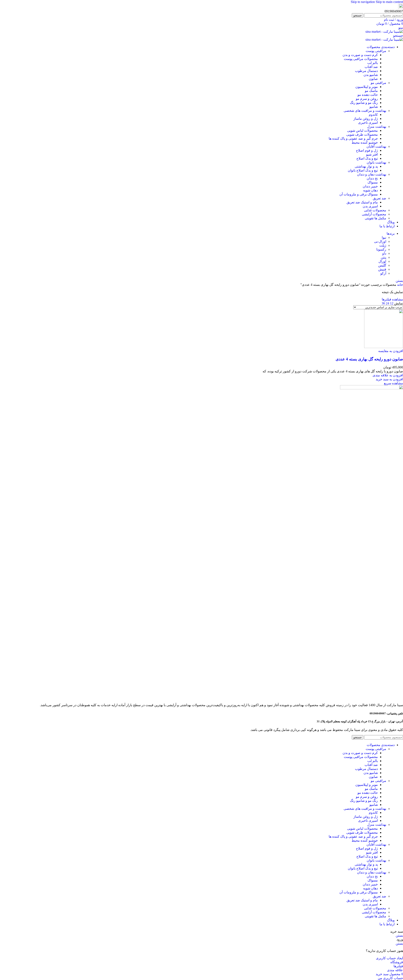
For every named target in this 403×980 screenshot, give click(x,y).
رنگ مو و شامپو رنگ (364, 102)
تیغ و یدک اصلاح (367, 158)
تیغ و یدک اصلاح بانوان (363, 170)
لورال (382, 261)
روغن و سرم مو (367, 98)
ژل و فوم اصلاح (367, 150)
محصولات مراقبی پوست (361, 59)
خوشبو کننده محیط (365, 142)
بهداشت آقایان (376, 146)
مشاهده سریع (393, 383)
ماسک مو (371, 90)
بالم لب (372, 63)
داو (384, 253)
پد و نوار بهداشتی (366, 166)
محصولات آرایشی (374, 214)
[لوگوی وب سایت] (384, 31)
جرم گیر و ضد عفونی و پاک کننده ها (353, 138)
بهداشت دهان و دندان (371, 174)
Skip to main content (389, 2)
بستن (399, 280)
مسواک (373, 182)
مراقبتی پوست (376, 51)
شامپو (373, 106)
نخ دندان (372, 178)
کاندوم (373, 114)
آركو (383, 273)
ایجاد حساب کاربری (389, 958)
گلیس (382, 265)
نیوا (384, 237)
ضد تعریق (379, 198)
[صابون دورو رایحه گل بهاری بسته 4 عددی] (383, 347)
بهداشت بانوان (376, 162)
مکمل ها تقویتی (375, 218)
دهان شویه (370, 190)
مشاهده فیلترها (392, 299)
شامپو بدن (371, 75)
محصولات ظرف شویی (362, 134)
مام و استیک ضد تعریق (362, 202)
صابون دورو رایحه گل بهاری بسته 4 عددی (369, 359)
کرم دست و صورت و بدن (360, 55)
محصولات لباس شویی (362, 130)
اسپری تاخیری (368, 122)
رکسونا (381, 249)
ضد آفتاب (371, 67)
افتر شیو (372, 154)
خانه (399, 284)
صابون (373, 79)
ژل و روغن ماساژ (365, 118)
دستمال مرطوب (366, 71)
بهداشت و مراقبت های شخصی (365, 110)
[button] (389, 379)
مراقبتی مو (378, 82)
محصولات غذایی (375, 210)
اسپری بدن (370, 206)
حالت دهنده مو (367, 94)
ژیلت (382, 245)
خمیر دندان (370, 186)
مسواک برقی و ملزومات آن (358, 194)
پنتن (383, 257)
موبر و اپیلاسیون (366, 86)
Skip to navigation (363, 2)
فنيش (382, 269)
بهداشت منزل (376, 126)
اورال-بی (380, 241)
